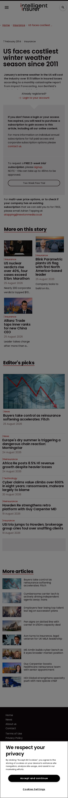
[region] (34, 769)
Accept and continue (34, 778)
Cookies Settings (34, 789)
